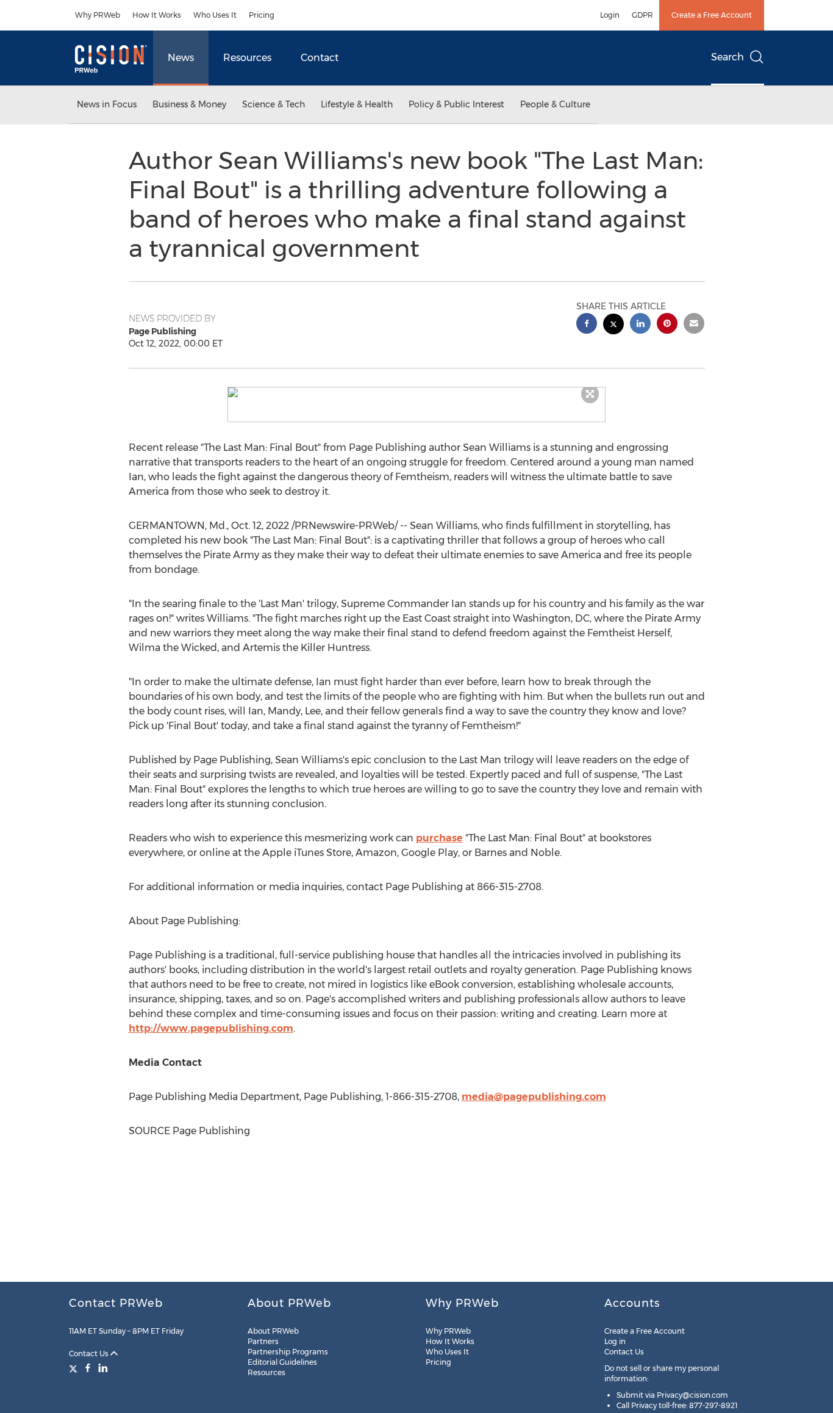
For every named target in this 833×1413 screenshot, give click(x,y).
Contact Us (89, 1353)
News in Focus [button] (107, 104)
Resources (247, 57)
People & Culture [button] (555, 104)
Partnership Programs (288, 1351)
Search (727, 57)
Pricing (261, 15)
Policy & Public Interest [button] (456, 104)
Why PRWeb (97, 15)
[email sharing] (694, 325)
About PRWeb (273, 1331)
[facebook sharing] (586, 325)
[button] (416, 392)
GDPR (642, 15)
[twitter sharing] (613, 325)
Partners (263, 1341)
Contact (319, 57)
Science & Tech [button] (273, 104)
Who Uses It (215, 15)
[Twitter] (74, 1368)
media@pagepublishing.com (534, 1096)
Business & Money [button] (189, 104)
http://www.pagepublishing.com (211, 1028)
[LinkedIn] (103, 1368)
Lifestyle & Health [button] (357, 104)
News (181, 57)
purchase (439, 838)
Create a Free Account (711, 15)
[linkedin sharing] (640, 325)
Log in (615, 1341)
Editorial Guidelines (282, 1362)
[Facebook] (87, 1368)
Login (610, 15)
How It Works (156, 15)
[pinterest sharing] (667, 325)
